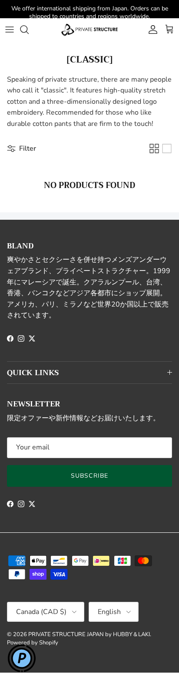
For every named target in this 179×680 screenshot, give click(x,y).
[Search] (28, 29)
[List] (167, 148)
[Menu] (9, 29)
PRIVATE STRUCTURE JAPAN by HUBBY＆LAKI (89, 634)
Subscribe (89, 476)
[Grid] (154, 148)
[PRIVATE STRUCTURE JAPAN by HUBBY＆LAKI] (89, 29)
